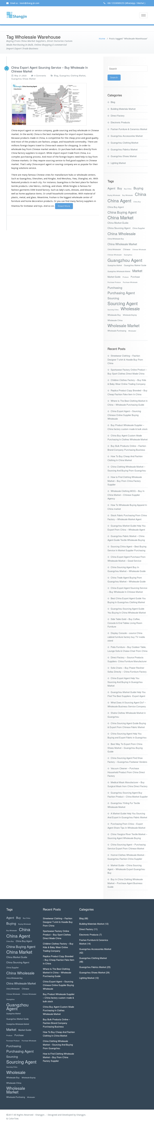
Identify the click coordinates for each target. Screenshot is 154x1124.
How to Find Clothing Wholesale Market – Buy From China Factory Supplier (125, 480)
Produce (126, 277)
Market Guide (114, 276)
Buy (119, 188)
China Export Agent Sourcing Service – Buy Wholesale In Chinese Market (49, 69)
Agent (111, 188)
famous (84, 186)
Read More (64, 206)
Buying (138, 188)
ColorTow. (14, 1118)
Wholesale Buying (130, 315)
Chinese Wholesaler (115, 255)
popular (85, 164)
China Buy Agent (116, 207)
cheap (72, 138)
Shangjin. (81, 1114)
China (140, 194)
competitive (54, 138)
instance (51, 182)
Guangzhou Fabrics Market (124, 149)
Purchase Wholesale (130, 282)
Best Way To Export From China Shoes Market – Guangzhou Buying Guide (125, 747)
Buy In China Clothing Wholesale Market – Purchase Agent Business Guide (125, 883)
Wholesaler (132, 331)
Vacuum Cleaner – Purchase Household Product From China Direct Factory (126, 772)
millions (15, 145)
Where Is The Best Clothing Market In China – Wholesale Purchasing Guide (57, 972)
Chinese (126, 249)
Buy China (127, 189)
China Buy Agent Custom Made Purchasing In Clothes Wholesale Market (58, 1010)
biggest (67, 197)
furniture (15, 201)
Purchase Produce (114, 282)
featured (15, 182)
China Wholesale (122, 233)
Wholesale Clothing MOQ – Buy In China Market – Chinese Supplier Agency (126, 494)
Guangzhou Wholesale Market (119, 271)
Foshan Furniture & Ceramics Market (129, 129)
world (29, 134)
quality (94, 138)
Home (102, 38)
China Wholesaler (114, 249)
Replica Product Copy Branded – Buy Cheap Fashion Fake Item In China (58, 960)
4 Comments (40, 75)
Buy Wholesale (127, 195)
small (49, 193)
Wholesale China (115, 320)
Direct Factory (118, 115)
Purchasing (115, 287)
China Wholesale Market (122, 244)
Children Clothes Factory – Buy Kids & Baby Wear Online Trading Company (58, 947)
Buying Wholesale (114, 195)
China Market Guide (118, 222)
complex (15, 156)
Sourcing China (113, 309)
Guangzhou (128, 255)
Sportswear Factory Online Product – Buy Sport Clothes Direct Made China (57, 934)
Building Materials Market (123, 108)
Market (137, 271)
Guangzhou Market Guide (135, 265)
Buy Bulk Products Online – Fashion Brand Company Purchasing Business (56, 1023)
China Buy (137, 202)
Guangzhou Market (115, 265)
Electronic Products (120, 122)
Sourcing (113, 298)
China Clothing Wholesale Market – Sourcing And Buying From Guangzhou (58, 1044)
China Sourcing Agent (119, 228)
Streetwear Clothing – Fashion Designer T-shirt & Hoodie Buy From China (125, 359)
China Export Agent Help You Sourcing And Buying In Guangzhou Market (125, 681)
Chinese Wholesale (139, 249)
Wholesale (130, 308)
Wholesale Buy (114, 314)
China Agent (119, 200)
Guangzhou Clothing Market (72, 75)
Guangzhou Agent (125, 260)
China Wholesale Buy (116, 239)
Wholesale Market (123, 325)
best (48, 134)
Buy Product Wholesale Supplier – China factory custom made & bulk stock (58, 997)
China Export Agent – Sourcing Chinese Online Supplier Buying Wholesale (124, 414)
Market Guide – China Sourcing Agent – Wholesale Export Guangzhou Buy (126, 869)
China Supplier (138, 228)
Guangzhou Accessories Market (127, 135)
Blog (56, 75)
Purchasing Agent (121, 293)
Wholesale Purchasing (117, 330)
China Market (120, 217)
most (18, 141)
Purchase (135, 276)
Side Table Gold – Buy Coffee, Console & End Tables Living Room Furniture (125, 622)
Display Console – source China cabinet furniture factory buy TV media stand (126, 636)
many (25, 174)
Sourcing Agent (123, 303)
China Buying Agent (122, 212)
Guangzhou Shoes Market (23, 78)
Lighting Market (118, 162)
